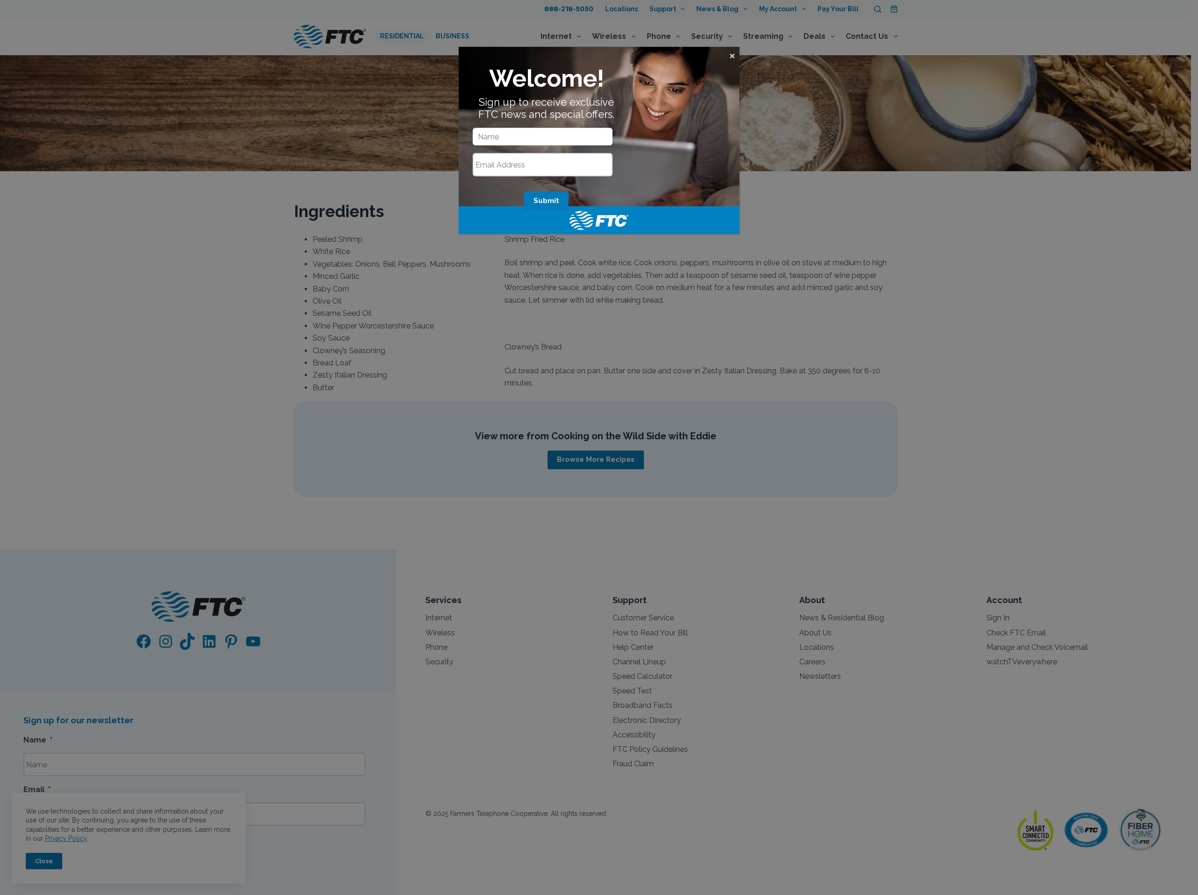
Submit (546, 200)
